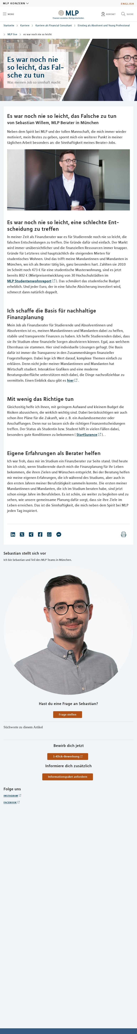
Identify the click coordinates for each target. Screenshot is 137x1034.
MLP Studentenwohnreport (29, 281)
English (127, 3)
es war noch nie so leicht (37, 34)
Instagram (11, 795)
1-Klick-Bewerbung (66, 756)
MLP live (12, 34)
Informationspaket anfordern (67, 776)
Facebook (10, 802)
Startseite (9, 25)
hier (70, 380)
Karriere (24, 25)
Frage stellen (67, 714)
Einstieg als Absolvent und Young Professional (104, 25)
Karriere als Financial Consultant (53, 25)
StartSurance (87, 434)
